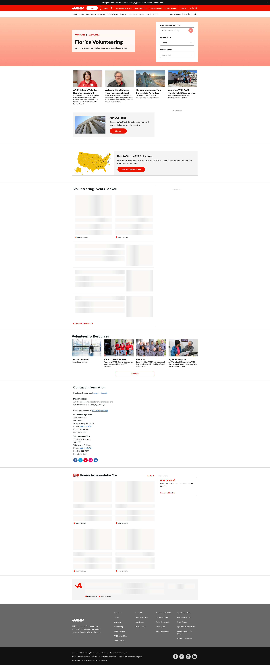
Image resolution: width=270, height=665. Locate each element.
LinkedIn (96, 460)
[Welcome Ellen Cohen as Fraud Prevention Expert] (119, 78)
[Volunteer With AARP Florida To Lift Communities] (182, 78)
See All (149, 476)
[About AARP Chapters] (119, 347)
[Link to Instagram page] (188, 656)
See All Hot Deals (167, 493)
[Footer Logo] (86, 620)
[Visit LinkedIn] (194, 656)
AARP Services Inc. (163, 631)
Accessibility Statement (118, 653)
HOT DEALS (166, 480)
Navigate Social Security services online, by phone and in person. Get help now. (133, 3)
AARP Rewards (172, 8)
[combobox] (177, 30)
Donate (116, 617)
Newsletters (139, 622)
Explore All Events (81, 323)
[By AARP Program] (183, 347)
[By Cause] (151, 347)
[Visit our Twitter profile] (181, 656)
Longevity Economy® (185, 638)
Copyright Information (107, 657)
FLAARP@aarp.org (100, 410)
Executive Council (99, 393)
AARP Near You (119, 641)
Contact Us (139, 613)
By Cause (140, 359)
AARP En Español (141, 617)
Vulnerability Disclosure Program (130, 657)
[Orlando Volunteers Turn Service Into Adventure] (150, 78)
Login (192, 8)
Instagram (90, 460)
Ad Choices (76, 660)
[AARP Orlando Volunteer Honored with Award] (87, 78)
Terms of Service (102, 653)
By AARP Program (177, 359)
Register (184, 8)
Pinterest (85, 460)
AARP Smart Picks (141, 8)
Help (185, 14)
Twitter (80, 460)
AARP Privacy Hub (87, 653)
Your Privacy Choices (89, 660)
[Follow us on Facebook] (175, 656)
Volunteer (117, 622)
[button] (195, 14)
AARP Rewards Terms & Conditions (84, 657)
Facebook (75, 460)
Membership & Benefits (124, 8)
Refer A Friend (140, 627)
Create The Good (80, 359)
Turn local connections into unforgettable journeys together (147, 96)
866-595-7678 (85, 426)
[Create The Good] (86, 347)
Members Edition (156, 8)
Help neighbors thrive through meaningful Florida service (179, 96)
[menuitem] (74, 15)
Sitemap (75, 653)
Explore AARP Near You (170, 25)
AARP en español (175, 14)
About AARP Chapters (115, 359)
